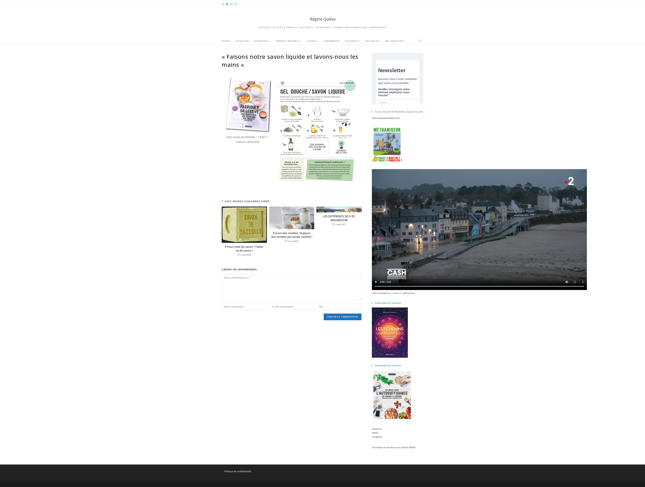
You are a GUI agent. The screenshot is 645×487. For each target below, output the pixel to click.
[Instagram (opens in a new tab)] (231, 4)
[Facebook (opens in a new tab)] (227, 4)
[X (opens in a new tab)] (223, 4)
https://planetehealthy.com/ (386, 118)
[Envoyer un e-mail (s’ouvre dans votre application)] (235, 4)
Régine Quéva (322, 19)
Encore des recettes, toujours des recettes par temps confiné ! (291, 235)
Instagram (377, 436)
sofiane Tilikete (408, 447)
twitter (375, 432)
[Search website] (419, 41)
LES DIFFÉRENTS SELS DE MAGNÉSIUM (339, 218)
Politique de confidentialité (237, 471)
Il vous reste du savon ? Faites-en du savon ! (244, 248)
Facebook (377, 428)
